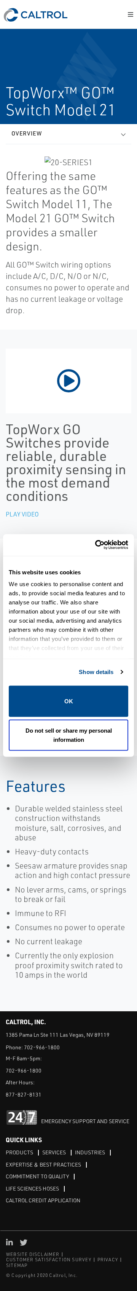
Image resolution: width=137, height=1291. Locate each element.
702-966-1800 (42, 1047)
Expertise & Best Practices (43, 1164)
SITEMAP (16, 1265)
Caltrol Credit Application (43, 1200)
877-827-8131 (23, 1094)
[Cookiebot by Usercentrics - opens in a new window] (96, 545)
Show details (96, 672)
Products (19, 1152)
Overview (26, 133)
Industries (90, 1152)
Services (54, 1152)
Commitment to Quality (37, 1176)
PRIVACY (107, 1259)
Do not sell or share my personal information (68, 735)
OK (68, 701)
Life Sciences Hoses (32, 1188)
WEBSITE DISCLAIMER (33, 1254)
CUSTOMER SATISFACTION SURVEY (49, 1259)
